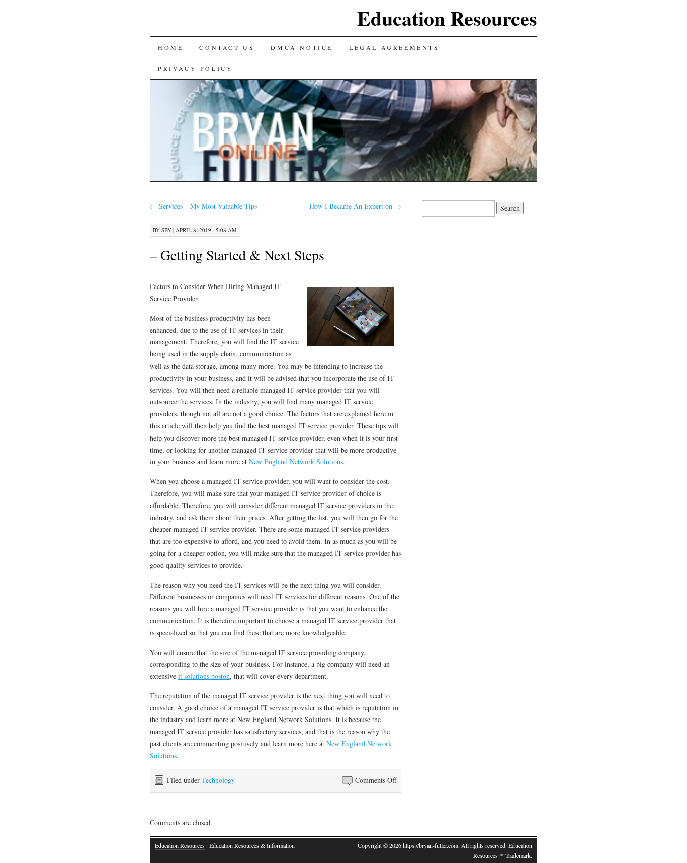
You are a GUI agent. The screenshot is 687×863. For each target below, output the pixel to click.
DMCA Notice (302, 47)
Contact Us (226, 47)
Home (170, 47)
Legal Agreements (394, 47)
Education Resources (447, 18)
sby (166, 230)
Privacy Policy (195, 68)
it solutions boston (204, 676)
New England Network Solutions (296, 461)
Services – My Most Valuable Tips (203, 206)
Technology (218, 780)
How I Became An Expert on (355, 206)
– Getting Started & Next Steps (237, 254)
